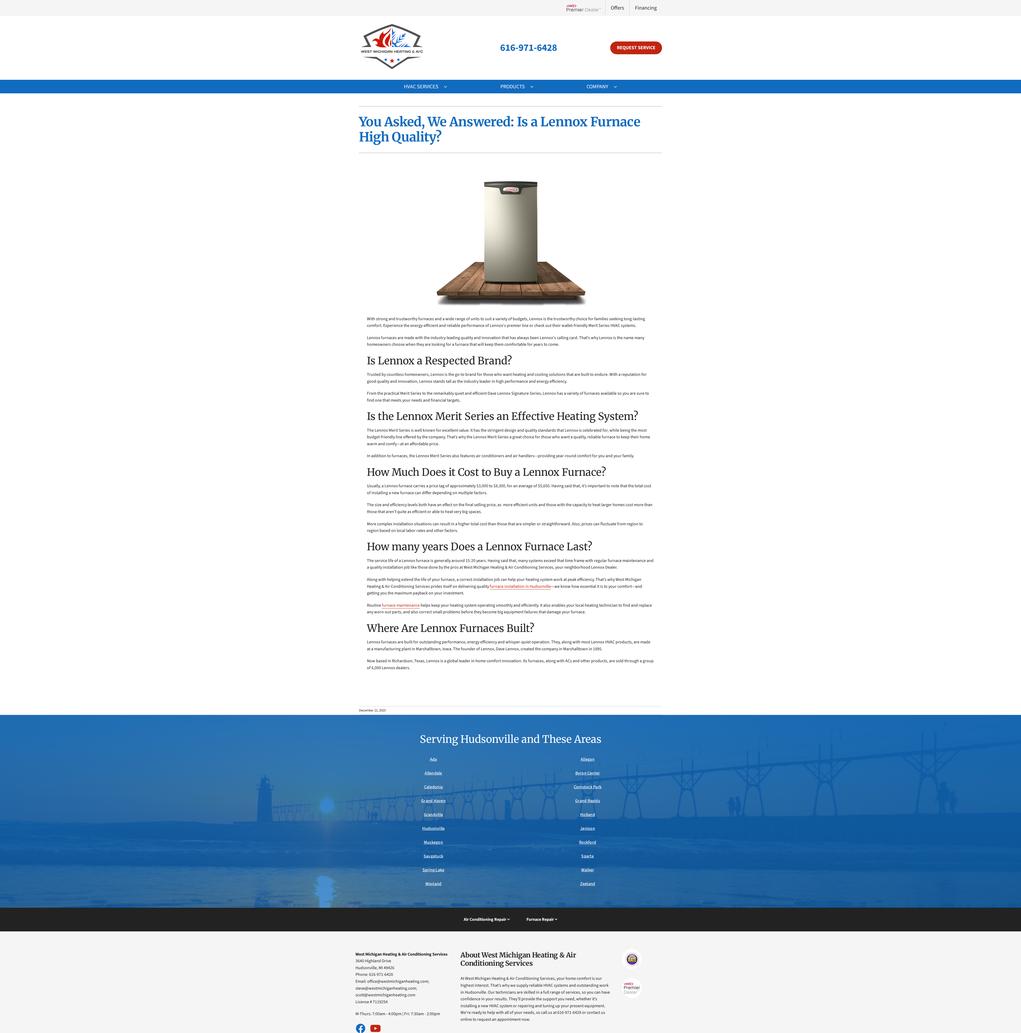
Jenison (587, 828)
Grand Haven (433, 801)
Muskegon (433, 842)
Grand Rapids (587, 801)
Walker (587, 870)
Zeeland (587, 884)
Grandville (433, 815)
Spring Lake (433, 870)
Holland (587, 815)
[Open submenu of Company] (618, 86)
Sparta (587, 856)
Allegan (588, 759)
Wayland (433, 884)
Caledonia (433, 787)
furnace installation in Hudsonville (520, 586)
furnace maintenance (401, 605)
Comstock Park (587, 787)
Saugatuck (433, 856)
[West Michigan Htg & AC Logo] (392, 23)
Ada (433, 759)
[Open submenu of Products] (534, 86)
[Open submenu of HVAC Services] (448, 86)
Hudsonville (433, 828)
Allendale (433, 773)
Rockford (587, 842)
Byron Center (587, 773)
